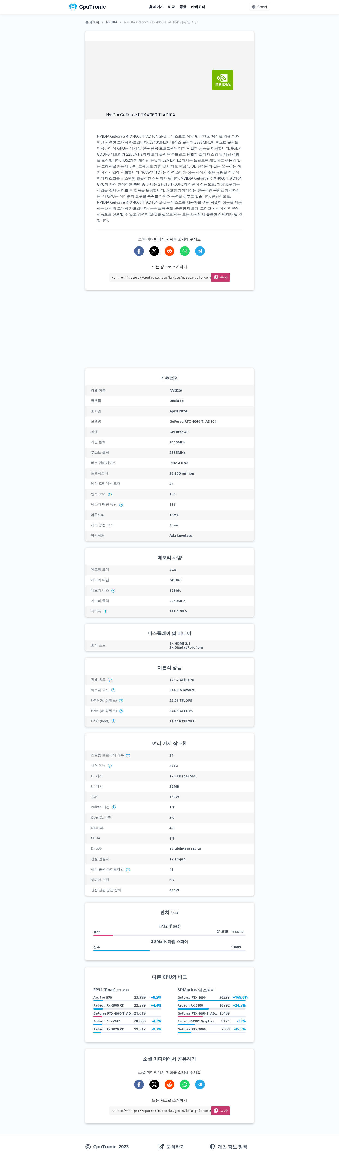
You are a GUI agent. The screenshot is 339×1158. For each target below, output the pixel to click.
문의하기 (175, 1146)
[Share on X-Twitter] (154, 251)
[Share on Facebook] (139, 251)
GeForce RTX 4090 (192, 997)
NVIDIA (111, 22)
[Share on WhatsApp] (185, 251)
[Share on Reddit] (169, 251)
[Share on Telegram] (200, 251)
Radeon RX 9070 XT (108, 1029)
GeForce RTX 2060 (192, 1029)
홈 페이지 (156, 6)
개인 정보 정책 (232, 1146)
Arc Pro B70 (102, 997)
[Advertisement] (157, 77)
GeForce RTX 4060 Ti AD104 (114, 1013)
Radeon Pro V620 (106, 1021)
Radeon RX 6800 (190, 1005)
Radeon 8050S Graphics (196, 1021)
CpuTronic (92, 6)
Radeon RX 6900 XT (108, 1005)
